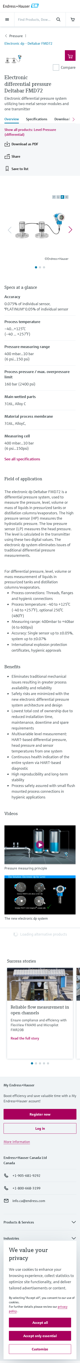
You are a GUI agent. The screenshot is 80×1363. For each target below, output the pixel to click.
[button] (40, 1114)
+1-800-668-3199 (26, 1188)
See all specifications (22, 458)
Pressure (16, 36)
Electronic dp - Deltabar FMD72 (28, 43)
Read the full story (25, 1038)
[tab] (13, 119)
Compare (68, 67)
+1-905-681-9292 (26, 1175)
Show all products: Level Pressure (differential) (30, 132)
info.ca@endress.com (28, 1200)
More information (17, 1141)
